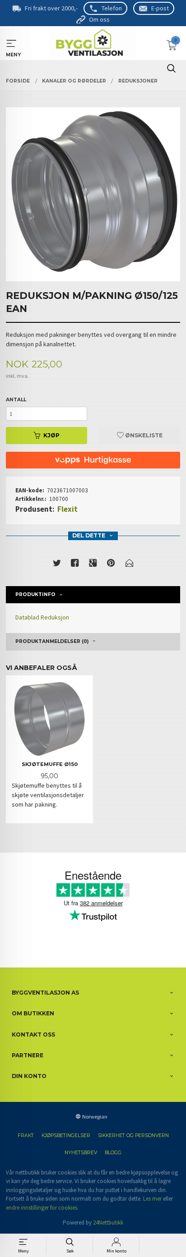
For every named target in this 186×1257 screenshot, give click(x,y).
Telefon (112, 8)
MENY (11, 43)
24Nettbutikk (108, 1222)
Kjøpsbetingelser (66, 1135)
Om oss (99, 19)
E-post (160, 8)
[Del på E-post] (129, 564)
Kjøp (51, 435)
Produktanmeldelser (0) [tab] (51, 641)
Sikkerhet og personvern (133, 1135)
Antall (16, 400)
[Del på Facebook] (75, 564)
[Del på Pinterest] (111, 564)
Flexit (67, 509)
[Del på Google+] (93, 564)
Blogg (113, 1153)
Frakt (26, 1135)
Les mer (152, 1198)
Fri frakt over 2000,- (51, 8)
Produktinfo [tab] (35, 594)
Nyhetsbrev (81, 1153)
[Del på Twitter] (57, 564)
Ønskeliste (143, 435)
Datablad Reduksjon (42, 617)
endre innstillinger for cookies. (42, 1207)
